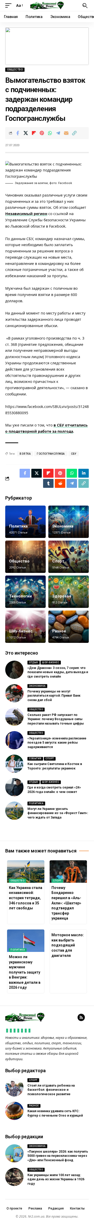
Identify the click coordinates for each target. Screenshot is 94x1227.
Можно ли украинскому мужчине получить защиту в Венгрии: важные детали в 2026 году (24, 972)
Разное (59, 631)
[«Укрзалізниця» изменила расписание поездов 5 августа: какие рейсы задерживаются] (14, 740)
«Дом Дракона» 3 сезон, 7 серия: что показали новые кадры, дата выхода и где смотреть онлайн (57, 672)
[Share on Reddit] (60, 483)
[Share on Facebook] (17, 133)
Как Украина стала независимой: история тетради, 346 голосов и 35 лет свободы (25, 898)
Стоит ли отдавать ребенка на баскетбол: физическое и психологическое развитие (51, 1090)
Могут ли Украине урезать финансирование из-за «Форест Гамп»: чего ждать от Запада (57, 813)
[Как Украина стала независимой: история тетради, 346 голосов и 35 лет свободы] (25, 871)
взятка (25, 453)
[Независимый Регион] (47, 5)
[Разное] (68, 626)
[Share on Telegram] (58, 133)
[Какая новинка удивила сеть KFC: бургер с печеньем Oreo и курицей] (14, 1111)
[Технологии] (25, 592)
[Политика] (25, 522)
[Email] (66, 133)
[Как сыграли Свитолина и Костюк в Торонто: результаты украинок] (14, 764)
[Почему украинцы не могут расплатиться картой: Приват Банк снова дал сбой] (14, 693)
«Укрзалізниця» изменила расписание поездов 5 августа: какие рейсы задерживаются (56, 743)
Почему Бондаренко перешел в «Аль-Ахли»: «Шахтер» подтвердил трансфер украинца (66, 903)
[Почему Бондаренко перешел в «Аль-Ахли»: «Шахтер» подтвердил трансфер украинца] (68, 871)
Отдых (33, 662)
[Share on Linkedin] (83, 473)
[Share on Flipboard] (33, 133)
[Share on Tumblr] (48, 483)
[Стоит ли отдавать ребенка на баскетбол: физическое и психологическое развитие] (14, 1087)
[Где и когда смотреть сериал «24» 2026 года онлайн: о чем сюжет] (14, 787)
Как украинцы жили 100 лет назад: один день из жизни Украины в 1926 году (55, 1179)
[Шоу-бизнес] (25, 626)
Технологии (20, 596)
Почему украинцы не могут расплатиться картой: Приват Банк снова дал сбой (53, 696)
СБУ (74, 453)
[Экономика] (68, 522)
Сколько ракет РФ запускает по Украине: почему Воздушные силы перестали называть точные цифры (55, 719)
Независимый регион (26, 213)
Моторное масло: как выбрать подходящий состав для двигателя (67, 945)
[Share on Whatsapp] (50, 133)
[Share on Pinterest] (41, 133)
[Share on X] (25, 133)
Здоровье (62, 596)
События (35, 758)
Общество (15, 69)
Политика (18, 526)
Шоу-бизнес (21, 631)
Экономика (62, 526)
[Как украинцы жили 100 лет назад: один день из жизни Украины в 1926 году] (14, 1177)
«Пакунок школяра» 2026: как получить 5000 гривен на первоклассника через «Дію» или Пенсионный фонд (57, 1156)
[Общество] (25, 557)
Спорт (58, 561)
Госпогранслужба (51, 453)
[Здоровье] (68, 592)
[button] (9, 5)
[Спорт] (68, 557)
